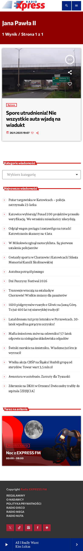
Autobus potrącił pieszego (26, 272)
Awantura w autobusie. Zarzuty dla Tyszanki (39, 376)
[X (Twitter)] (10, 527)
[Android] (47, 527)
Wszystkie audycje (18, 445)
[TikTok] (19, 527)
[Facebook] (38, 527)
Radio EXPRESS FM (34, 489)
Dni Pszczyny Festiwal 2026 (28, 281)
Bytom (11, 105)
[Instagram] (28, 527)
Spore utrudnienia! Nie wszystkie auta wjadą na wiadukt (33, 119)
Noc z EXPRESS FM (23, 452)
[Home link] (23, 6)
